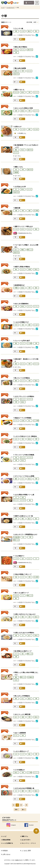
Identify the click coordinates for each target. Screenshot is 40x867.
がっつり (23, 49)
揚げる (16, 71)
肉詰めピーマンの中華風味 (23, 418)
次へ (23, 809)
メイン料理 (29, 343)
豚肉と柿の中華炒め (21, 47)
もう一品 (23, 129)
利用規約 (5, 850)
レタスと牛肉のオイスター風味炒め (26, 436)
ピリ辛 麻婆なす (20, 770)
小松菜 (29, 269)
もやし (22, 698)
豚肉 (36, 229)
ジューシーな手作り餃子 (22, 340)
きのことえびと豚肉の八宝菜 (24, 108)
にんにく (29, 558)
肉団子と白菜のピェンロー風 (24, 516)
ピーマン (36, 306)
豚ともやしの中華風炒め (22, 696)
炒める (16, 49)
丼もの (22, 149)
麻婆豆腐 (17, 208)
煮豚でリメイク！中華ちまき (24, 226)
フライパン (36, 363)
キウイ (22, 478)
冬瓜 (16, 169)
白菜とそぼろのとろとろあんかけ (25, 614)
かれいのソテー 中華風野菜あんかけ (26, 534)
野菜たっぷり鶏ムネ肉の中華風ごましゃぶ (26, 673)
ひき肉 (22, 420)
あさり (29, 635)
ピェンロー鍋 (19, 28)
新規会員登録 (6, 839)
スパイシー (36, 772)
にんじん (29, 229)
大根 (23, 324)
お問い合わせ (6, 854)
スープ (22, 577)
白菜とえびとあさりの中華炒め (24, 632)
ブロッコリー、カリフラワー (26, 399)
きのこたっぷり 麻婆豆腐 (22, 714)
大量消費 (16, 172)
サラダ (16, 324)
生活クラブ (19, 860)
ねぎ (23, 558)
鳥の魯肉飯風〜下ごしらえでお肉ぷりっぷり (26, 146)
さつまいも (16, 92)
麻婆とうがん (19, 167)
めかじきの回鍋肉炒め (22, 303)
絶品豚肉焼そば (19, 285)
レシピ (4, 836)
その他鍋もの (30, 677)
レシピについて (10, 7)
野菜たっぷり (30, 249)
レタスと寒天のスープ (22, 751)
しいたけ (23, 31)
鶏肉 (16, 149)
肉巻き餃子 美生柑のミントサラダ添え (26, 360)
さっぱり (36, 324)
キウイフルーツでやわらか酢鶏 (24, 476)
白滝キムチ (18, 126)
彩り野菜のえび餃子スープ (23, 651)
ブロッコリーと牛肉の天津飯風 (24, 455)
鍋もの (29, 31)
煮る (36, 31)
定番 (29, 210)
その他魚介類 (16, 537)
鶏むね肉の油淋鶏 (20, 68)
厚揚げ (22, 249)
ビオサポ (16, 595)
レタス (16, 439)
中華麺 (16, 287)
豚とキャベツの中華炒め (22, 378)
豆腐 (16, 210)
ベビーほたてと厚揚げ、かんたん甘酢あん (26, 246)
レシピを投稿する (8, 843)
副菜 (29, 129)
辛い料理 (36, 210)
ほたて (16, 249)
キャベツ (29, 306)
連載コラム (25, 836)
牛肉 (23, 439)
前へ (16, 809)
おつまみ (36, 129)
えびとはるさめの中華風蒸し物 (24, 788)
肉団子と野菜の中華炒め (22, 266)
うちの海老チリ (19, 556)
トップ (2, 7)
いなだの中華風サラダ (22, 322)
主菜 (16, 52)
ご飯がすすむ (30, 49)
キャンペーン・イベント (29, 843)
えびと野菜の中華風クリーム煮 (24, 494)
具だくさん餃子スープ (22, 593)
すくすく (16, 735)
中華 (23, 71)
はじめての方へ (26, 839)
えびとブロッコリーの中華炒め (24, 396)
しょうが (16, 558)
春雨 (23, 791)
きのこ (16, 717)
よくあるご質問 (26, 850)
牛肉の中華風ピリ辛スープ (23, 574)
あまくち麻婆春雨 (20, 733)
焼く (29, 420)
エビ (16, 399)
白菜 (16, 31)
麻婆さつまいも (19, 89)
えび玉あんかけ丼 (20, 186)
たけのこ (23, 229)
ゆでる (16, 680)
